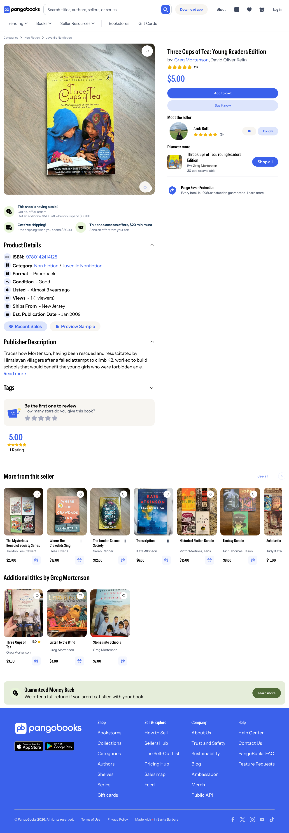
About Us (201, 732)
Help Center (251, 732)
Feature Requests (256, 764)
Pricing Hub (156, 764)
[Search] (165, 9)
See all (262, 476)
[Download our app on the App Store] (28, 746)
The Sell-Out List (161, 753)
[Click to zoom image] (79, 119)
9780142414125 (41, 257)
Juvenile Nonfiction (59, 37)
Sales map (154, 774)
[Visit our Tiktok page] (272, 819)
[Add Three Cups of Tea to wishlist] (37, 595)
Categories (11, 37)
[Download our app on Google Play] (59, 746)
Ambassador (204, 774)
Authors (106, 764)
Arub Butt (201, 128)
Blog (196, 764)
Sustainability (205, 753)
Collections (109, 743)
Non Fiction (32, 37)
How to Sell (156, 732)
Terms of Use (90, 819)
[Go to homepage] (22, 9)
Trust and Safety (208, 743)
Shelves (105, 774)
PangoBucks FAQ (256, 753)
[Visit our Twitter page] (242, 819)
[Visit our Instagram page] (252, 819)
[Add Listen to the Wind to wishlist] (80, 595)
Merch (198, 784)
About (221, 9)
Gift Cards (147, 23)
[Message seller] (249, 131)
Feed (149, 784)
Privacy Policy (117, 819)
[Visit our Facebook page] (232, 819)
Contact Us (250, 743)
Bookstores (119, 23)
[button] (79, 245)
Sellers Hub (156, 743)
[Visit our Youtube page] (262, 819)
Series (104, 784)
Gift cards (108, 795)
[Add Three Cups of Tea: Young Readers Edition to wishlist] (147, 51)
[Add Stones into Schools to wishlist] (123, 595)
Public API (202, 795)
